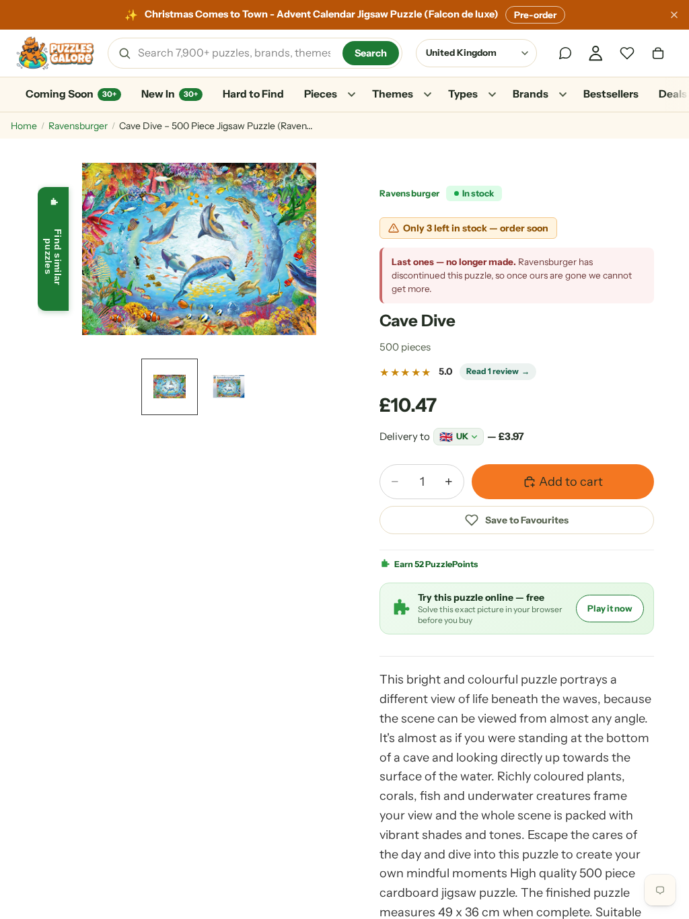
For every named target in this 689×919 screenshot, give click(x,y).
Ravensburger (78, 126)
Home (24, 126)
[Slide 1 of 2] (169, 387)
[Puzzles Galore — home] (55, 53)
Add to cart (571, 481)
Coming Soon (71, 93)
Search (371, 53)
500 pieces (405, 346)
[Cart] (658, 53)
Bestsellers (611, 93)
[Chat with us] (565, 53)
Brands (530, 93)
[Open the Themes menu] (427, 95)
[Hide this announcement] (674, 15)
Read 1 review (498, 371)
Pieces (320, 93)
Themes (392, 93)
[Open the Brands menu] (562, 95)
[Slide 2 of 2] (229, 387)
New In (169, 93)
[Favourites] (627, 53)
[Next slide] (316, 249)
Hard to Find (253, 93)
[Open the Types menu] (492, 95)
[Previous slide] (82, 249)
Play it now (609, 608)
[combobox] (235, 53)
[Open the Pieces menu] (351, 95)
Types (463, 93)
